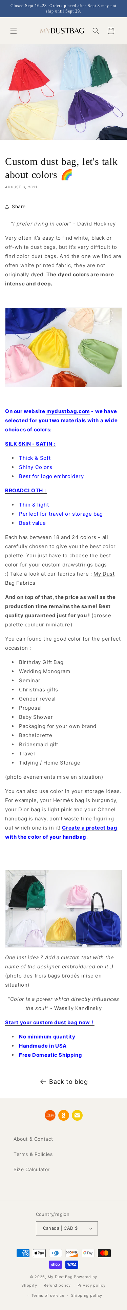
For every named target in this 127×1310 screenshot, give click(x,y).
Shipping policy (87, 1295)
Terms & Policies (33, 1154)
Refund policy (57, 1285)
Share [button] (19, 206)
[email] (77, 1115)
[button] (13, 30)
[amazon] (63, 1115)
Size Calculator (32, 1169)
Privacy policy (92, 1285)
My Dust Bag (60, 1276)
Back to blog (68, 1081)
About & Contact (33, 1139)
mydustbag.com (68, 411)
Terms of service (47, 1295)
